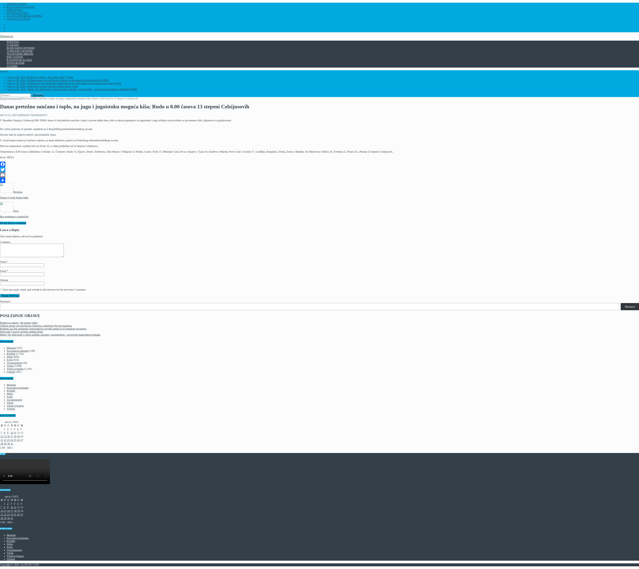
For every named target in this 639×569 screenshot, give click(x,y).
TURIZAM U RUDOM (19, 51)
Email (3, 271)
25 (15, 440)
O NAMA (12, 66)
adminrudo (23, 114)
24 (11, 440)
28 (1, 443)
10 (11, 432)
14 (1, 436)
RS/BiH (11, 353)
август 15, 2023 (8, 114)
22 (5, 440)
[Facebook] (319, 164)
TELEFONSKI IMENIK (20, 54)
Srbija (10, 356)
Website (4, 280)
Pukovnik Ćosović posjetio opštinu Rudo (21, 331)
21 (1, 440)
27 (21, 440)
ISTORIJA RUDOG (18, 13)
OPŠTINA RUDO (16, 4)
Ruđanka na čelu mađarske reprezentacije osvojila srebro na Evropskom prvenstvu (43, 328)
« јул (2, 447)
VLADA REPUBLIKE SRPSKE (24, 16)
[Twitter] (319, 169)
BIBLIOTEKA (15, 10)
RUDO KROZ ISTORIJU (21, 48)
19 (18, 436)
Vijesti (10, 365)
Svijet (10, 359)
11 (15, 432)
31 (11, 443)
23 (8, 440)
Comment (5, 242)
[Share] (319, 180)
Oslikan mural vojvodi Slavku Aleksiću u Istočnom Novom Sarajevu (36, 325)
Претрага (5, 301)
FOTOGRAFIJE (16, 63)
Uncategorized (37, 114)
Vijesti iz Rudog (15, 368)
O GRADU (13, 45)
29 (5, 443)
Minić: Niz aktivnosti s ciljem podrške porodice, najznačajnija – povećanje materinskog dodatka (50, 334)
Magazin (11, 347)
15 (5, 436)
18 (15, 436)
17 (11, 436)
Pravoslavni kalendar (18, 350)
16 (8, 436)
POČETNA (13, 42)
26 (18, 440)
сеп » (10, 447)
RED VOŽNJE (15, 57)
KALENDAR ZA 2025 (19, 60)
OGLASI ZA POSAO (18, 19)
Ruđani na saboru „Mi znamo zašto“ (19, 322)
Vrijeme (11, 371)
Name (3, 261)
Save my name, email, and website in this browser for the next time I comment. (44, 289)
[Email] (319, 175)
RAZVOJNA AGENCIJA (21, 7)
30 (8, 443)
